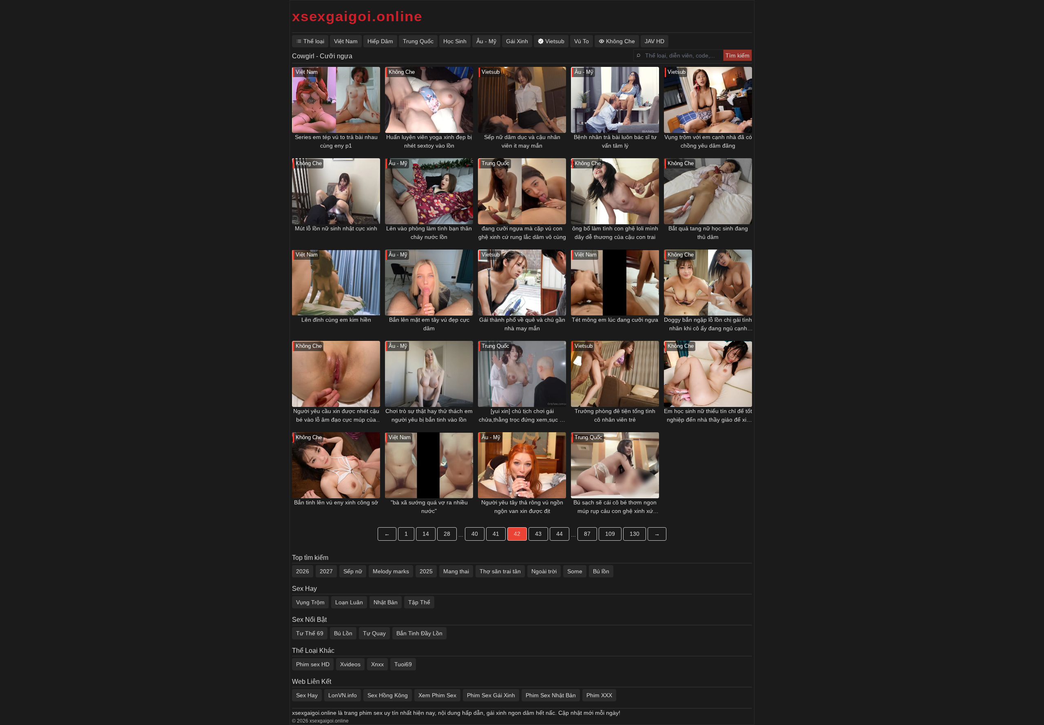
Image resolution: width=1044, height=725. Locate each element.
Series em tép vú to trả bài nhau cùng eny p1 (336, 141)
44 (559, 533)
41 (496, 533)
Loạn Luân (349, 602)
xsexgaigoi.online (357, 16)
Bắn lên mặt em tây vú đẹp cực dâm (429, 324)
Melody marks (391, 571)
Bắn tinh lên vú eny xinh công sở (336, 502)
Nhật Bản (386, 602)
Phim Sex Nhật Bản (551, 695)
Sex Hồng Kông (387, 695)
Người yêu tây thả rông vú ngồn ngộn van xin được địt (522, 506)
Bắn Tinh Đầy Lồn (419, 633)
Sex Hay (307, 695)
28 (447, 533)
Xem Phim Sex (437, 695)
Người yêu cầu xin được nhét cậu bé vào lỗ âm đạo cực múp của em (336, 416)
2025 (426, 571)
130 (634, 533)
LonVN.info (342, 695)
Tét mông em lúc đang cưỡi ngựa (615, 319)
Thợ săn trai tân (500, 571)
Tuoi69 (403, 664)
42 (517, 533)
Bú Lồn (343, 633)
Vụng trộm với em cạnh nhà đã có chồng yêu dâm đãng (708, 141)
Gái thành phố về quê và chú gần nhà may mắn (522, 324)
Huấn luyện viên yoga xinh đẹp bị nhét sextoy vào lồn (429, 141)
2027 (326, 571)
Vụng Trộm (310, 602)
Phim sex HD (313, 664)
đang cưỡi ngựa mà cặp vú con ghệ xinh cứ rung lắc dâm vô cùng (522, 232)
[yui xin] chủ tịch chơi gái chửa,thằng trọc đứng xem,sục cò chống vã (522, 416)
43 (538, 533)
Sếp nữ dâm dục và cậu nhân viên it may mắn (522, 141)
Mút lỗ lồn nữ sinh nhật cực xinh (336, 228)
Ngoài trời (544, 571)
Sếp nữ (352, 571)
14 (425, 533)
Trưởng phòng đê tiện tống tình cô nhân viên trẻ (615, 415)
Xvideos (350, 664)
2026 (302, 571)
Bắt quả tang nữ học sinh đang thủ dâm (708, 232)
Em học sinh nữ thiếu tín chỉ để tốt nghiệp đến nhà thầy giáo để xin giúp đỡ (708, 416)
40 (474, 533)
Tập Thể (419, 602)
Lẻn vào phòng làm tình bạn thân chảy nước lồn (429, 232)
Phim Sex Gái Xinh (491, 695)
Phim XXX (599, 695)
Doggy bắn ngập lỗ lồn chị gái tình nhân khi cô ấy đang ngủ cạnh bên (708, 324)
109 (610, 533)
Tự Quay (374, 633)
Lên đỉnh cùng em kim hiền (336, 319)
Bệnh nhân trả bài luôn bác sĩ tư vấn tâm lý (615, 141)
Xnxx (377, 664)
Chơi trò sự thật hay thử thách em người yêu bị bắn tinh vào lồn (429, 415)
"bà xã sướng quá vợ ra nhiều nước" (429, 506)
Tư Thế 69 (309, 633)
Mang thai (456, 571)
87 (587, 533)
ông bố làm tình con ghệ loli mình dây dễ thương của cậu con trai (615, 232)
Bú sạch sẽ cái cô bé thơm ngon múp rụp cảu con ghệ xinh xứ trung (615, 507)
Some (574, 571)
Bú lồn (601, 571)
